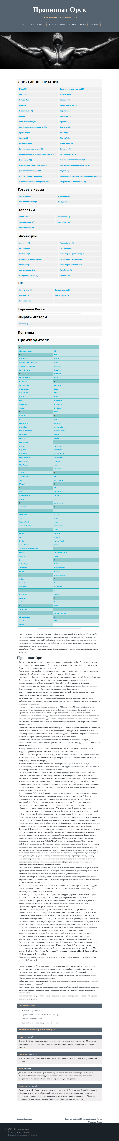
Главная (23, 24)
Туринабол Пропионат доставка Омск (82, 766)
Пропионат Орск (59, 9)
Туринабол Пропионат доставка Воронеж (70, 754)
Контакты (95, 24)
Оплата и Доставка (56, 24)
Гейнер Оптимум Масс (32, 1018)
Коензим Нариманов (31, 1010)
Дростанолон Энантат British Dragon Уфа (40, 1014)
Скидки (72, 24)
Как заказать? (37, 24)
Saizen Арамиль (24, 1119)
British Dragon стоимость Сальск (22, 1135)
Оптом (83, 24)
